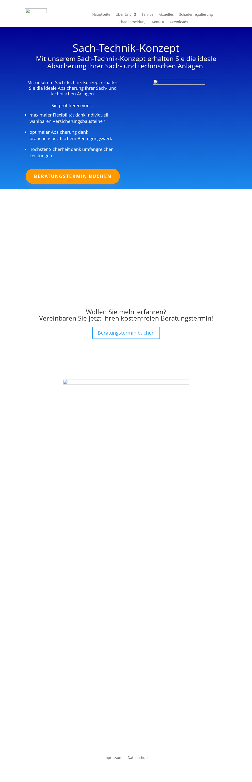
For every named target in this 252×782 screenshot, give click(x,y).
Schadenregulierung (196, 15)
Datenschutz (138, 757)
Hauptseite (101, 15)
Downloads (179, 22)
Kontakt (158, 22)
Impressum (113, 757)
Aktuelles (166, 15)
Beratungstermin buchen (72, 176)
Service (147, 15)
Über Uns (123, 15)
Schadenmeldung (131, 22)
